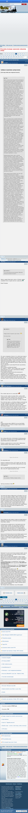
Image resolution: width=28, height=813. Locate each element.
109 (16, 56)
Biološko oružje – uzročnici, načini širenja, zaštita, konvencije (14, 725)
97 (11, 55)
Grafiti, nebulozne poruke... (7, 664)
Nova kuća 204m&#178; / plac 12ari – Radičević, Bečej (13, 673)
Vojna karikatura (5, 719)
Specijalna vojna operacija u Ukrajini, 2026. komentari (12, 650)
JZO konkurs (4, 728)
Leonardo (6, 512)
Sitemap (14, 783)
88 (18, 53)
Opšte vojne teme (9, 45)
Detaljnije (20, 753)
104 (3, 56)
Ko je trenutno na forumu (6, 749)
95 (7, 55)
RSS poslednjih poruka (6, 739)
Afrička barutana (5, 641)
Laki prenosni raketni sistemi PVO (9, 647)
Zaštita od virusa (18, 789)
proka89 (6, 62)
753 (11, 58)
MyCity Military (2, 45)
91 (24, 53)
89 (20, 53)
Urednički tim (19, 783)
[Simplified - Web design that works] (19, 797)
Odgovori (4, 597)
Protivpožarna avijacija (6, 638)
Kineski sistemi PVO (6, 631)
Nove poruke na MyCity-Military (7, 629)
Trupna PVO (4, 644)
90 (22, 53)
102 (23, 55)
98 (13, 55)
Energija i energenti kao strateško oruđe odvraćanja (12, 716)
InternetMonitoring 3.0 (6, 667)
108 (13, 56)
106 (8, 56)
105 (6, 56)
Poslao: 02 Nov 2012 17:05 (14, 512)
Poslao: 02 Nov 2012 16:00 (17, 386)
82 (5, 53)
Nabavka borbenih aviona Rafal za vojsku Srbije (11, 688)
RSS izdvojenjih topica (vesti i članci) (9, 742)
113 (1, 58)
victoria (5, 546)
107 (11, 56)
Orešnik (3, 692)
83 (7, 53)
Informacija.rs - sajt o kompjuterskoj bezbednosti (11, 670)
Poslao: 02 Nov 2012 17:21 (13, 546)
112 (1, 602)
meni (7, 1)
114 (3, 58)
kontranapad (4, 488)
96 (9, 55)
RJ (4, 320)
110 (18, 56)
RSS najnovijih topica (6, 735)
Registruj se (3, 258)
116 (8, 58)
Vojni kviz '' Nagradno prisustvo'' (8, 722)
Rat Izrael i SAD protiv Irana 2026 (8, 685)
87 (16, 53)
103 (1, 56)
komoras (6, 450)
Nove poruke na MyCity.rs (6, 655)
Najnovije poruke (9, 783)
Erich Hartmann (7, 386)
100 (18, 55)
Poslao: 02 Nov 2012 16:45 (12, 488)
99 (15, 55)
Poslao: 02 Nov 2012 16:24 (12, 431)
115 (6, 58)
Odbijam (24, 811)
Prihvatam (19, 811)
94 (5, 55)
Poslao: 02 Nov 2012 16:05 (14, 415)
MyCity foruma (8, 807)
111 (21, 56)
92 (26, 599)
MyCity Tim (11, 808)
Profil (3, 256)
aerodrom (6, 415)
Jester (5, 431)
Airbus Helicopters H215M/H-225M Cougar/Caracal (12, 634)
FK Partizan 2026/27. (6, 660)
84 (9, 53)
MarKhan (3, 261)
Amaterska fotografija (6, 657)
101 (20, 55)
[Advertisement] (14, 29)
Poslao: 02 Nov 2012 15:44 (10, 320)
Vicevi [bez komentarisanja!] (7, 676)
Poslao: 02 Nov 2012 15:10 (11, 261)
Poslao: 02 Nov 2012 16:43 (13, 450)
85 (11, 53)
